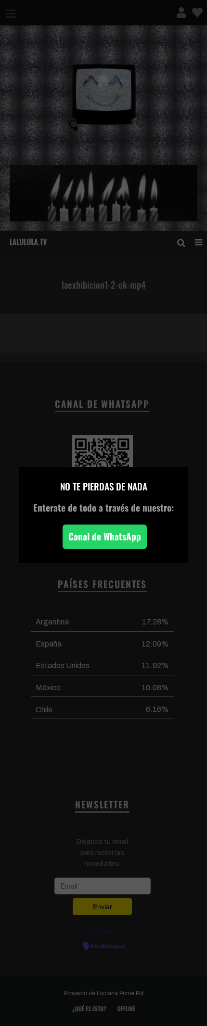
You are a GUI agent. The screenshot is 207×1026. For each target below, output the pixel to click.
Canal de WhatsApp (104, 536)
